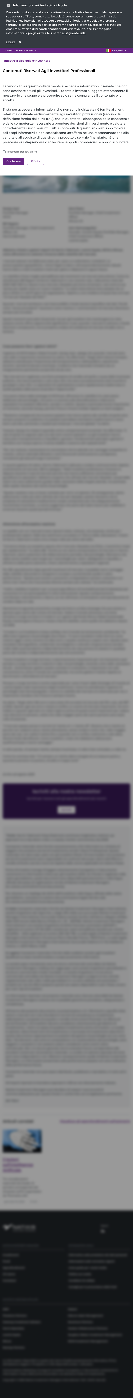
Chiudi (10, 42)
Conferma (13, 161)
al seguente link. (74, 33)
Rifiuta (35, 161)
